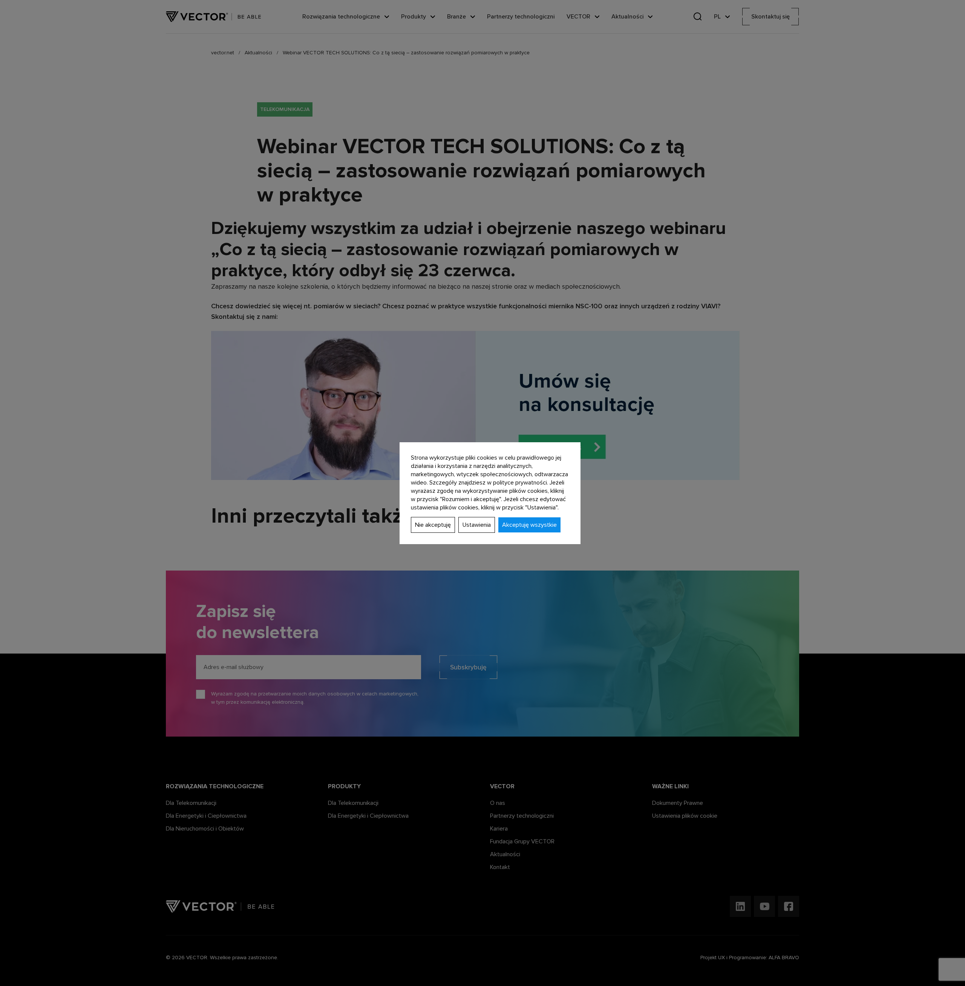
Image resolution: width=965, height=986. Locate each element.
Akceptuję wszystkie (529, 525)
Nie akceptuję (433, 525)
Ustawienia (477, 525)
